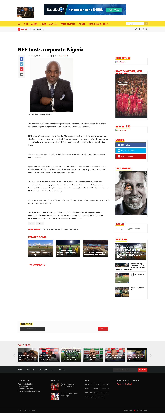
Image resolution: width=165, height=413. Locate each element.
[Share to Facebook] (21, 59)
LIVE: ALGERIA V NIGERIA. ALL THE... (70, 359)
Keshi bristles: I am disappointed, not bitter (60, 229)
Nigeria (32, 29)
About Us (30, 369)
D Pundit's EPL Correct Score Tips (69, 394)
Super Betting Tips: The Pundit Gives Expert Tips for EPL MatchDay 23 (130, 266)
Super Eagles (89, 397)
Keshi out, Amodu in (138, 289)
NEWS (31, 223)
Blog (53, 369)
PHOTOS (105, 388)
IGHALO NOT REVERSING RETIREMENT (46, 358)
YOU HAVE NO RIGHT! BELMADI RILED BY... (91, 358)
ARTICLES (88, 384)
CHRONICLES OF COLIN (98, 24)
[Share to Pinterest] (21, 69)
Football (40, 29)
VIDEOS (82, 24)
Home (25, 24)
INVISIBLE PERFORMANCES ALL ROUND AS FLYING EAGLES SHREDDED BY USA (129, 252)
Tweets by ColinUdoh (124, 384)
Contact (62, 369)
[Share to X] (21, 64)
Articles (53, 24)
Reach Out (43, 369)
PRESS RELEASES (68, 24)
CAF (97, 384)
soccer (100, 397)
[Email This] (21, 74)
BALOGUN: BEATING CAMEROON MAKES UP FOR (136, 358)
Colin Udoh (63, 55)
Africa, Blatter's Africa (137, 275)
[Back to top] (159, 408)
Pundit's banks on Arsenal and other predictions (68, 386)
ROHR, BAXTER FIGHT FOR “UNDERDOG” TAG (115, 358)
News (43, 24)
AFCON (34, 24)
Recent (40, 223)
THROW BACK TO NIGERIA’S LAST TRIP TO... (27, 358)
